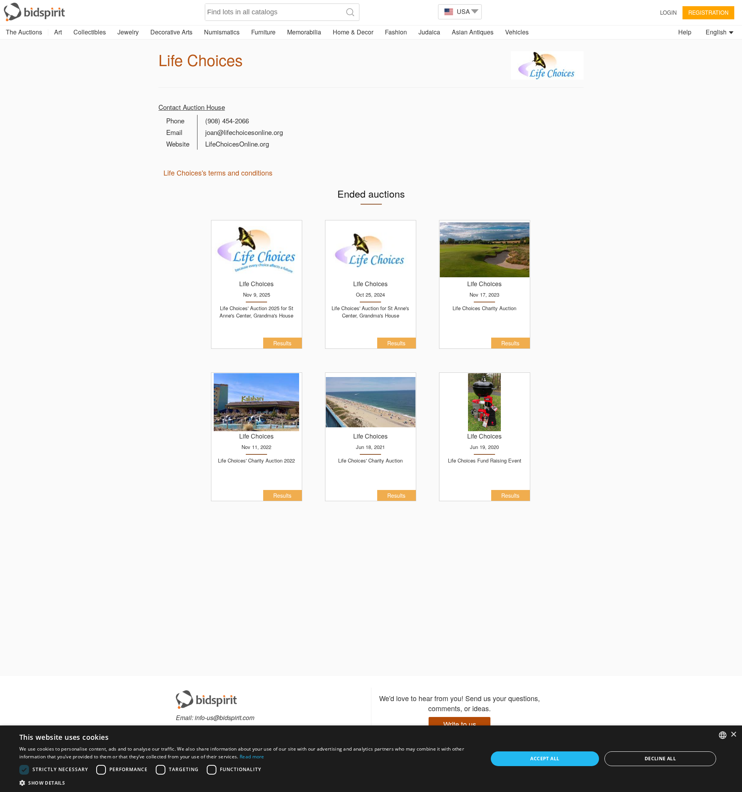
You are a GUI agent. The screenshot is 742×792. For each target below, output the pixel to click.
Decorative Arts (171, 31)
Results (282, 343)
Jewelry (128, 31)
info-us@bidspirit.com (224, 717)
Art (58, 31)
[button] (246, 782)
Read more (252, 756)
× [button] (733, 734)
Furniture (263, 31)
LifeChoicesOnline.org (237, 143)
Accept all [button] (544, 758)
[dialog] (371, 758)
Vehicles (517, 31)
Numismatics (222, 31)
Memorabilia (304, 31)
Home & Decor (353, 31)
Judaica (429, 31)
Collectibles (89, 31)
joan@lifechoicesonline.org (244, 132)
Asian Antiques (473, 31)
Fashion (396, 31)
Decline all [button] (660, 758)
